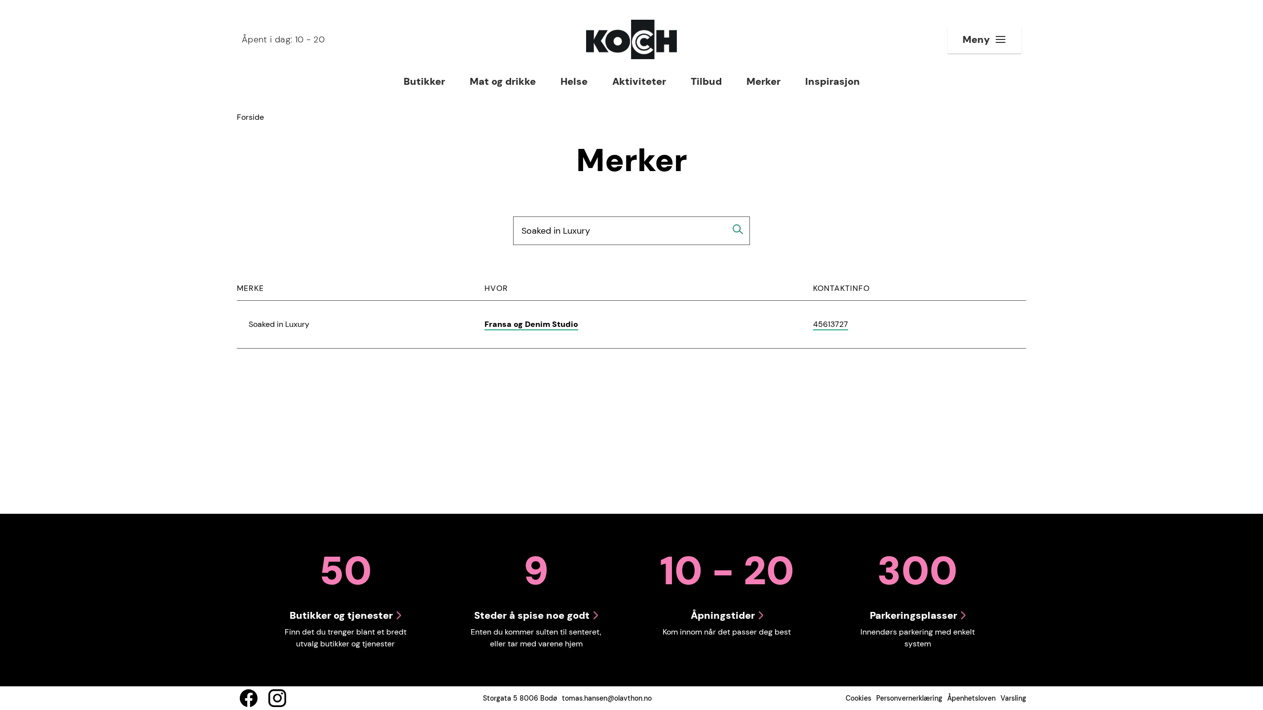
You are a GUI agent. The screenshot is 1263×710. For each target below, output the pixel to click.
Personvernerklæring (909, 698)
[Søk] (738, 229)
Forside (250, 117)
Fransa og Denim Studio (531, 324)
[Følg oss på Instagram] (277, 698)
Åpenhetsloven (971, 698)
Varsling (1013, 698)
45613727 (830, 324)
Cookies (858, 698)
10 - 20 (283, 39)
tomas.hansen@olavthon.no (607, 698)
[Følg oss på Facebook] (248, 698)
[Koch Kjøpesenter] (631, 39)
